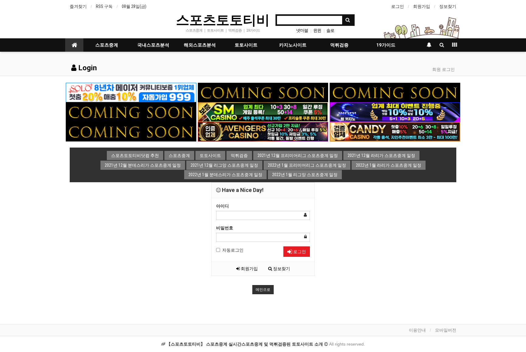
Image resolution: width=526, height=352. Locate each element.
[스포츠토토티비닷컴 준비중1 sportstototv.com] (263, 92)
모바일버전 (445, 330)
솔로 (330, 30)
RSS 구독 (104, 6)
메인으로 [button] (263, 290)
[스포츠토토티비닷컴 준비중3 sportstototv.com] (131, 111)
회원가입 (421, 6)
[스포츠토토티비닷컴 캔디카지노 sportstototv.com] (395, 131)
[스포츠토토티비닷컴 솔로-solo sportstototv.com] (131, 92)
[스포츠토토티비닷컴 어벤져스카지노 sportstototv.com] (263, 131)
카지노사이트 (293, 45)
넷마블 (302, 30)
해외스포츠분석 (200, 45)
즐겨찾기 (78, 6)
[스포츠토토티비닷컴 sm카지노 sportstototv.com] (263, 111)
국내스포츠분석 (153, 45)
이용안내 (417, 330)
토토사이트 (246, 45)
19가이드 (385, 45)
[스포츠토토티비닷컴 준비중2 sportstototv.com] (395, 92)
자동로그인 (233, 250)
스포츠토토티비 (223, 19)
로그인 (397, 6)
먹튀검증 (339, 45)
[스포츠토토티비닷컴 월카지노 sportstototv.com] (395, 111)
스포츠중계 (106, 45)
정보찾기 (447, 6)
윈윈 (317, 30)
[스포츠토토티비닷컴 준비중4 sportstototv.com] (131, 131)
